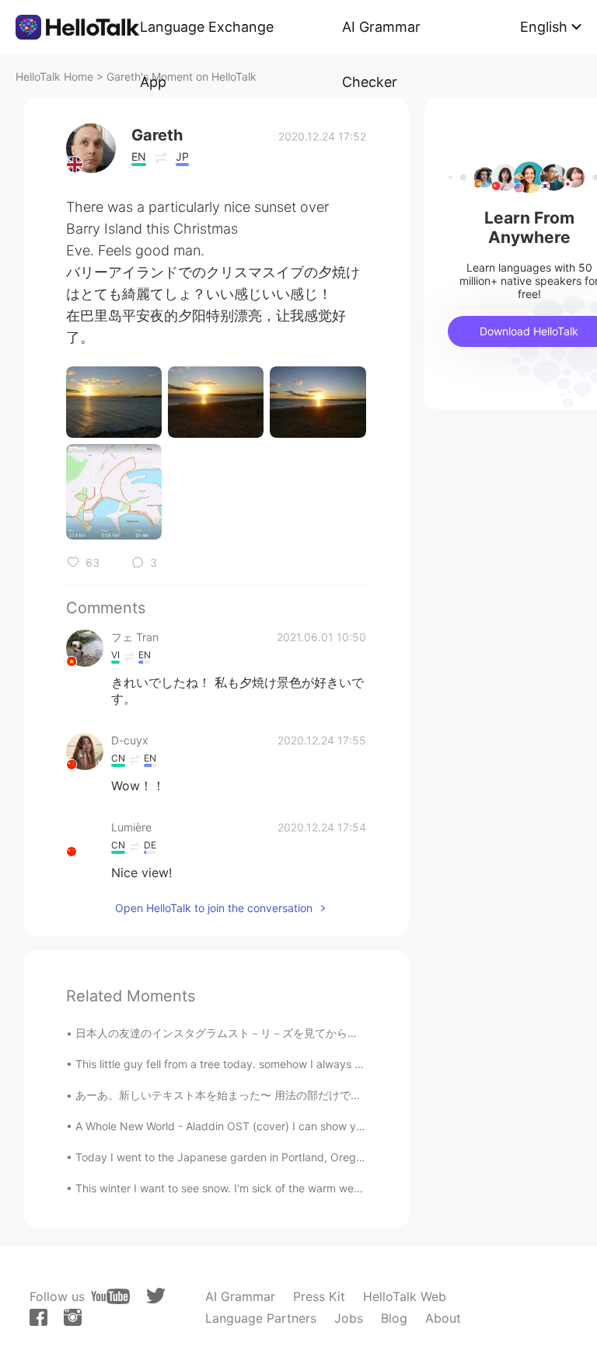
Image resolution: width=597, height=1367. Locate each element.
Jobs (348, 1318)
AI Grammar (240, 1296)
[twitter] (156, 1296)
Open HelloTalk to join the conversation (213, 907)
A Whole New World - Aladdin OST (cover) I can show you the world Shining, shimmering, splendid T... (334, 1126)
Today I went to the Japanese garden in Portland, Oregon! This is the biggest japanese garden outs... (333, 1157)
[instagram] (73, 1317)
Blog (394, 1318)
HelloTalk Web (404, 1296)
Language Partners (260, 1318)
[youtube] (110, 1296)
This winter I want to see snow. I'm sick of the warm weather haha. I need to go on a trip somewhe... (328, 1188)
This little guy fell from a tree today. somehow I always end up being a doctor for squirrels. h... (314, 1063)
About (443, 1318)
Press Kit (319, 1296)
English (543, 27)
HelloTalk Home (54, 76)
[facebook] (38, 1317)
